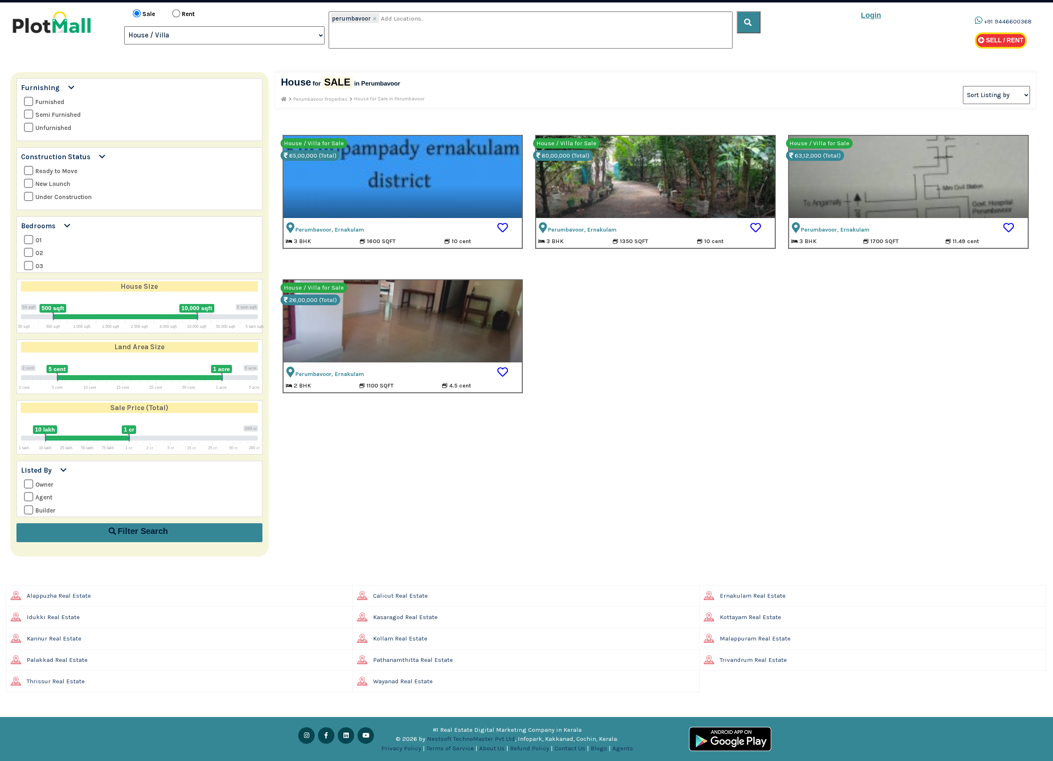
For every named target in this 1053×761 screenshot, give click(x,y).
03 (39, 266)
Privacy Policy (401, 748)
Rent (188, 14)
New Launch (52, 184)
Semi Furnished (58, 114)
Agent (43, 497)
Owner (44, 484)
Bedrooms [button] (42, 226)
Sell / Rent (1003, 40)
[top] (749, 22)
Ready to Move (56, 171)
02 (39, 253)
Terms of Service (450, 748)
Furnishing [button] (44, 88)
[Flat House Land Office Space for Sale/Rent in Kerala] (284, 99)
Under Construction (63, 197)
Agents (622, 748)
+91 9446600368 (1008, 21)
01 (38, 240)
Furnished (49, 102)
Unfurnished (53, 128)
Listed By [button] (40, 470)
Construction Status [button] (60, 157)
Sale (148, 14)
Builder (45, 510)
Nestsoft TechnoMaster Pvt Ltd (471, 738)
